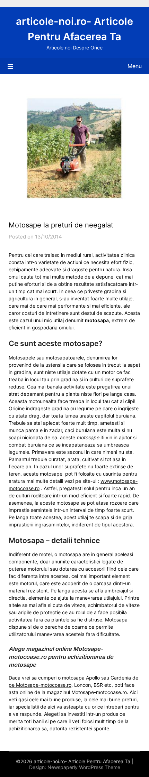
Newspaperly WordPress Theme (83, 767)
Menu (135, 66)
